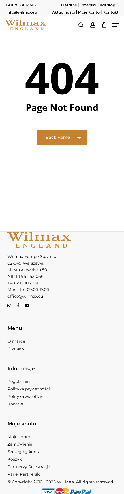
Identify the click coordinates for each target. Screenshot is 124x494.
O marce (16, 341)
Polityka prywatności (28, 389)
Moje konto (18, 436)
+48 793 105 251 (22, 283)
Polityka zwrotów (25, 396)
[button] (115, 25)
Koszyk (14, 459)
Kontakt (111, 12)
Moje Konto (89, 12)
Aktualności (63, 12)
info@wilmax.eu (22, 12)
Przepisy (88, 5)
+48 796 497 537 (21, 5)
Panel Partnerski (24, 474)
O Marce (69, 5)
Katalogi (108, 5)
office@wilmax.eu (25, 296)
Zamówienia (19, 444)
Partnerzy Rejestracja (28, 466)
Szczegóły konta (23, 451)
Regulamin (18, 381)
